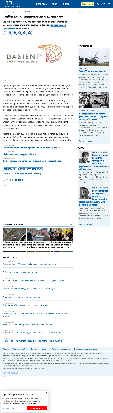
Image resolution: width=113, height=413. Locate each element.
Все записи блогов (86, 224)
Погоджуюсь (37, 408)
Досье (66, 4)
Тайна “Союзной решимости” (92, 71)
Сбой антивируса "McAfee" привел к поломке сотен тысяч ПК (32, 147)
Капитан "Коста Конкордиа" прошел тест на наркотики (28, 324)
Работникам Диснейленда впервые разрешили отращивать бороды (34, 280)
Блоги (55, 4)
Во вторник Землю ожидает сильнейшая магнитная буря (29, 288)
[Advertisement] (38, 202)
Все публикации (85, 141)
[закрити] (46, 392)
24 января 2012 (21, 12)
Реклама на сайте (20, 349)
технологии (10, 169)
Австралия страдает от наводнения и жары (22, 297)
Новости (40, 4)
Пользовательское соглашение (86, 349)
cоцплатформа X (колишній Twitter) (22, 173)
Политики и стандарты (61, 349)
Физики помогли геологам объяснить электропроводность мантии (33, 340)
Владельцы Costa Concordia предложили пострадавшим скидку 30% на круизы (35, 314)
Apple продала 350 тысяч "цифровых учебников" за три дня (30, 263)
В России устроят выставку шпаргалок (20, 272)
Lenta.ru (19, 180)
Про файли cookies (9, 408)
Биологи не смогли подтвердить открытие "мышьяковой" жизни (32, 332)
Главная (6, 12)
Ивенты (34, 349)
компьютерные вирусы (31, 169)
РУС (103, 4)
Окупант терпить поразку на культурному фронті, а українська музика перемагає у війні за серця (94, 162)
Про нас (6, 349)
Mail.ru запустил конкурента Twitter (20, 154)
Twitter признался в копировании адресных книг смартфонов (32, 160)
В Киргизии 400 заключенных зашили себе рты (25, 305)
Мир (12, 12)
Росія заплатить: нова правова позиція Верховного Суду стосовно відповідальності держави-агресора (93, 197)
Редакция (44, 349)
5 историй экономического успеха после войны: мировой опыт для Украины (93, 116)
